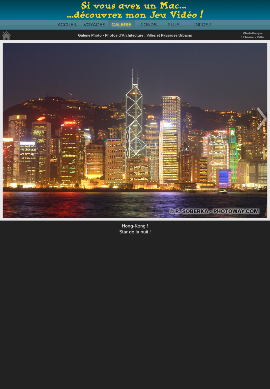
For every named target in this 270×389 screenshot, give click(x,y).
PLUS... (175, 24)
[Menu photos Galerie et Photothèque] (7, 39)
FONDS (149, 24)
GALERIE (121, 24)
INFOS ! (202, 24)
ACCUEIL (67, 24)
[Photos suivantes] (261, 130)
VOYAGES (94, 24)
